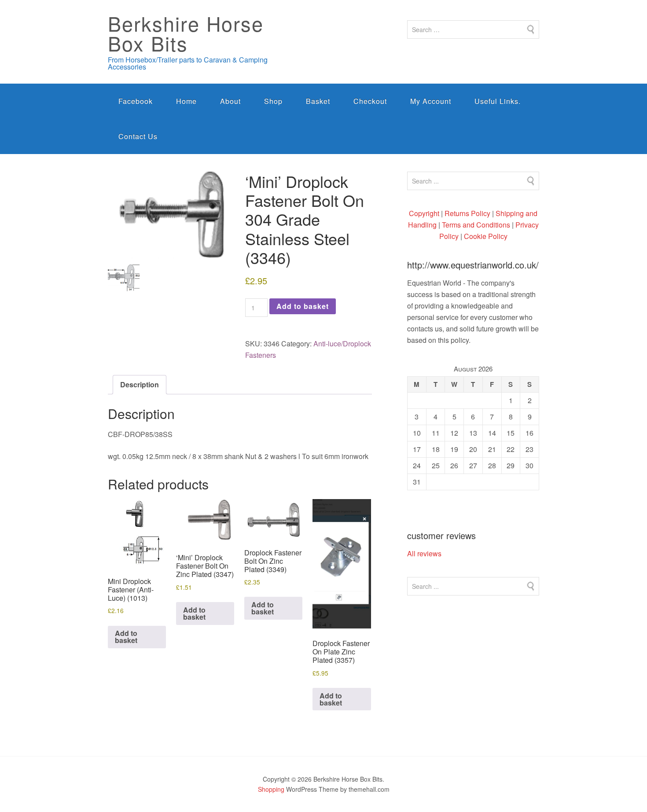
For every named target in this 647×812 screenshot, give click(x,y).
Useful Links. (497, 101)
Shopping (271, 789)
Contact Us (138, 136)
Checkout (370, 101)
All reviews (424, 553)
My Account (430, 101)
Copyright (424, 213)
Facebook (135, 101)
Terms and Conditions (476, 225)
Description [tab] (139, 384)
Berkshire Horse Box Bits (186, 33)
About (230, 101)
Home (186, 101)
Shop (273, 101)
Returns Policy (467, 213)
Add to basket (302, 306)
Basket (318, 101)
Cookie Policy (485, 236)
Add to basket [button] (126, 636)
